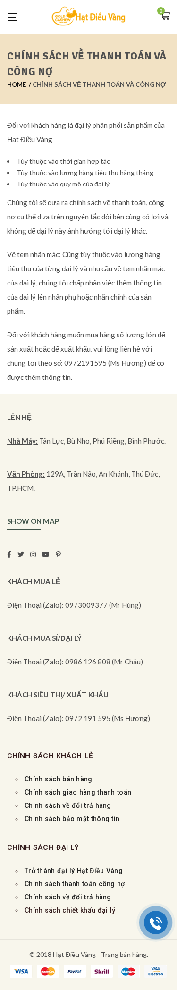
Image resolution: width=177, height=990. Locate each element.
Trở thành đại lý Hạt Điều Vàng (74, 870)
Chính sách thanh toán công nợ (75, 884)
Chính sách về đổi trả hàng (68, 805)
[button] (165, 16)
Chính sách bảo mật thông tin (72, 818)
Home (16, 84)
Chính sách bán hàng (59, 779)
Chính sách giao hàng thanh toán (79, 792)
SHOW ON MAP (33, 521)
